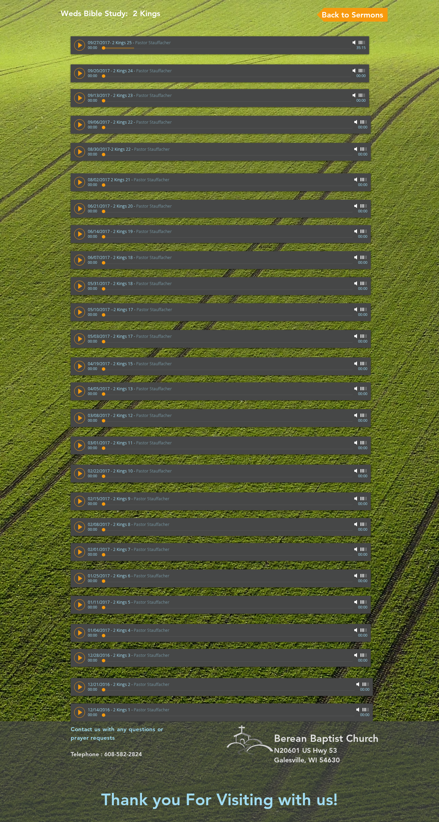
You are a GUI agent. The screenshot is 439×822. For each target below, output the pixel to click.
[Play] (79, 45)
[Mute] (354, 42)
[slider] (362, 42)
